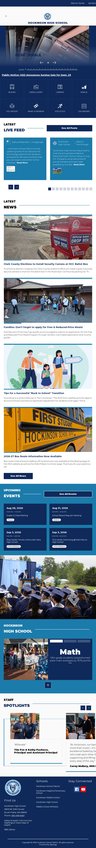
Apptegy (53, 845)
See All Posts (69, 128)
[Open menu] (6, 16)
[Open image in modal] (11, 169)
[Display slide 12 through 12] (90, 189)
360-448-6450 (17, 815)
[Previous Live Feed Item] (10, 187)
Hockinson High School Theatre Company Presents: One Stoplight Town (47, 75)
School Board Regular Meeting (67, 515)
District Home (78, 3)
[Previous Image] (41, 63)
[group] (36, 742)
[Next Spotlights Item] (88, 708)
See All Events (68, 494)
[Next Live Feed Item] (16, 187)
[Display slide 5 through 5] (64, 189)
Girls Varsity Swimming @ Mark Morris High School (69, 541)
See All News (18, 476)
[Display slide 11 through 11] (87, 189)
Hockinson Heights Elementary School (50, 792)
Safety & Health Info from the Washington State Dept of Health (18, 823)
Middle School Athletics (47, 807)
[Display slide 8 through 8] (75, 189)
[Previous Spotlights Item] (83, 708)
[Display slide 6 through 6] (68, 189)
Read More (22, 163)
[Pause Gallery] (48, 63)
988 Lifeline (9, 829)
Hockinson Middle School (48, 798)
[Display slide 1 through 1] (49, 189)
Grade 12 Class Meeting (18, 515)
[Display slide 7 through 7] (72, 189)
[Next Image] (54, 63)
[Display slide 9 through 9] (79, 189)
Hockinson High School (47, 802)
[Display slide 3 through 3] (57, 189)
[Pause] (48, 685)
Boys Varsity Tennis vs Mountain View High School (24, 541)
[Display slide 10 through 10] (83, 189)
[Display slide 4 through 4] (60, 189)
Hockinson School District (48, 786)
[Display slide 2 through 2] (53, 189)
